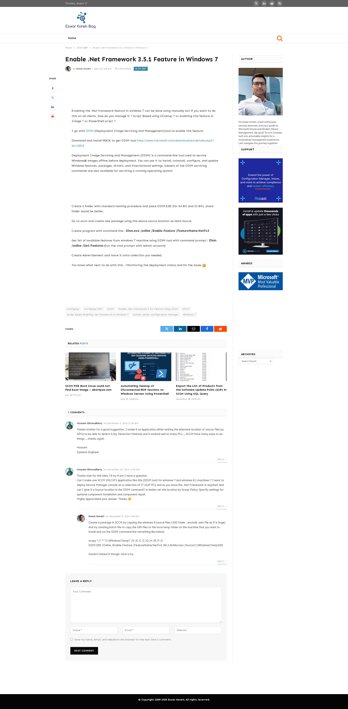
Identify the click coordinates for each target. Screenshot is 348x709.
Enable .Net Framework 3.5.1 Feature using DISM (148, 309)
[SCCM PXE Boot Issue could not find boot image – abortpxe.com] (90, 366)
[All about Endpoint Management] (81, 20)
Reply (221, 459)
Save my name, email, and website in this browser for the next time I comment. (122, 639)
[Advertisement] (217, 19)
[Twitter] (52, 97)
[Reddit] (52, 116)
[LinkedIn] (52, 106)
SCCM (186, 309)
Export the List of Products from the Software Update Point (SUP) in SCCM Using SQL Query (201, 390)
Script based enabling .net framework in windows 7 (97, 314)
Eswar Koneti (83, 68)
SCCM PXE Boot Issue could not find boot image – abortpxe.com (88, 388)
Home (72, 38)
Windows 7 (189, 314)
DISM (90, 131)
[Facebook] (52, 88)
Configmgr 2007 (93, 309)
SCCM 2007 (140, 68)
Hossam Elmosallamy (89, 423)
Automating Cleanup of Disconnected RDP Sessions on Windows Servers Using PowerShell (145, 390)
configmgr (73, 309)
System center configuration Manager (156, 314)
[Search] (279, 38)
